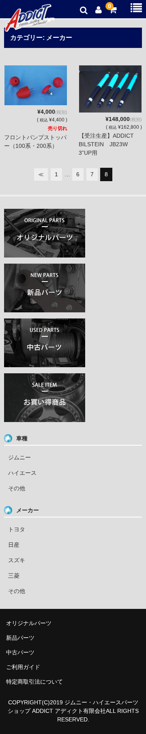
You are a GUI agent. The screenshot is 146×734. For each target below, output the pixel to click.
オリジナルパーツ (29, 623)
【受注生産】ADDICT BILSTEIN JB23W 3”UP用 (109, 144)
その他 (16, 488)
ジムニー (19, 457)
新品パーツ (20, 637)
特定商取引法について (34, 681)
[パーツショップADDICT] (29, 26)
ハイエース (22, 473)
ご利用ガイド (23, 667)
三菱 (13, 575)
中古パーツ (20, 652)
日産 (13, 544)
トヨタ (16, 529)
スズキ (16, 560)
